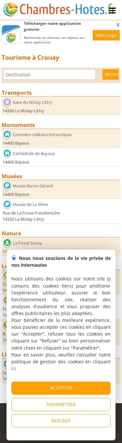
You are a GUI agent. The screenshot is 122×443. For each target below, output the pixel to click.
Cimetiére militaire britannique (42, 134)
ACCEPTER (61, 388)
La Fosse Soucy (27, 243)
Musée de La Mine (30, 204)
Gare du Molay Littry (32, 102)
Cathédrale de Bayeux (34, 153)
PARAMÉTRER (61, 404)
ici (13, 368)
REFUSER (61, 421)
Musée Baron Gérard (33, 186)
